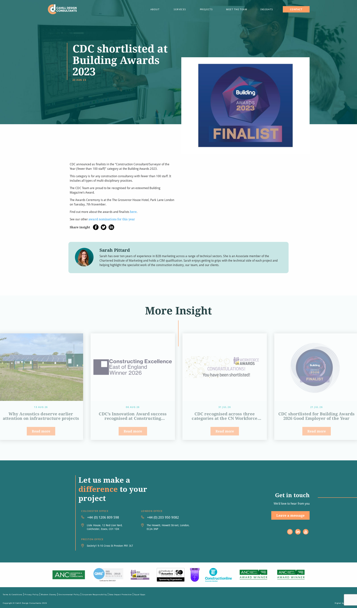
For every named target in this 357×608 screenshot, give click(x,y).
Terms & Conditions (12, 594)
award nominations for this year (112, 219)
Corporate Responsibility (94, 594)
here (133, 212)
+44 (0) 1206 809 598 (103, 517)
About (155, 9)
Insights (266, 9)
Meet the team (236, 9)
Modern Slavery (48, 594)
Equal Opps (139, 594)
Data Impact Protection (120, 594)
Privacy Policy (32, 594)
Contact (296, 9)
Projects (206, 9)
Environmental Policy (69, 594)
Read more (41, 431)
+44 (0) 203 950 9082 (163, 517)
